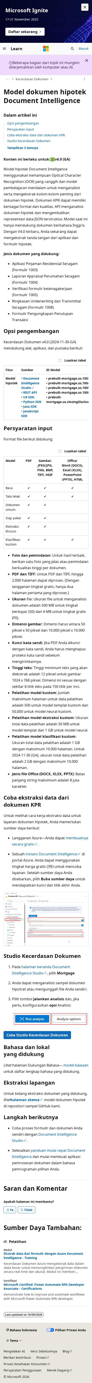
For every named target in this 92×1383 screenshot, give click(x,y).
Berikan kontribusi (17, 1357)
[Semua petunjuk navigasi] (7, 79)
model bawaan (75, 1065)
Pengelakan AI (14, 1351)
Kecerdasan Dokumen (32, 79)
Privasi (41, 1357)
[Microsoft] (46, 49)
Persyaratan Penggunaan (23, 1370)
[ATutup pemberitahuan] (84, 7)
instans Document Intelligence (51, 854)
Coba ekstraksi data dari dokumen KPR (36, 135)
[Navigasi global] (4, 49)
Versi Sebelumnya (43, 1351)
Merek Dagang (58, 1370)
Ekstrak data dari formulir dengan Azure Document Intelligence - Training (43, 1256)
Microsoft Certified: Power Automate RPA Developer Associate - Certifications (44, 1287)
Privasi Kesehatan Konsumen (25, 1364)
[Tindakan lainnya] (84, 79)
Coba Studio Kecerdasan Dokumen (37, 1035)
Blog (66, 1351)
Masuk (83, 48)
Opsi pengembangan (23, 123)
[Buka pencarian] (72, 49)
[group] (46, 393)
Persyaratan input (20, 129)
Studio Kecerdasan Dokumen (28, 141)
